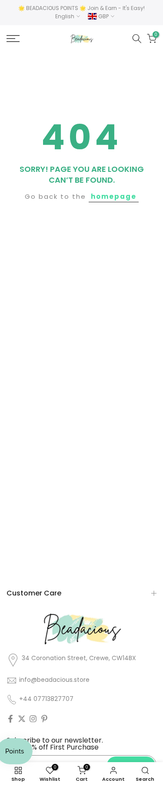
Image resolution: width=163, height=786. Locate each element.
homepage (113, 196)
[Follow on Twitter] (22, 719)
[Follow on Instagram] (33, 719)
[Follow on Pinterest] (44, 719)
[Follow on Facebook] (10, 719)
